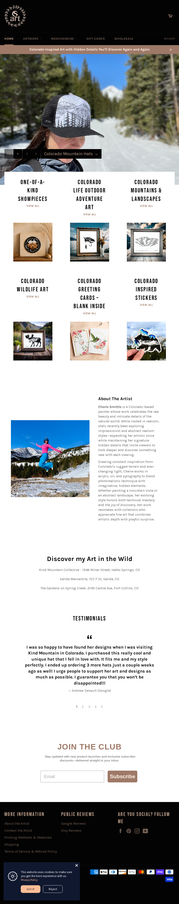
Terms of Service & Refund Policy (30, 851)
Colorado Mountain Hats (71, 153)
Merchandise (63, 39)
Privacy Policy (29, 880)
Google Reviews (73, 823)
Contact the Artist (18, 830)
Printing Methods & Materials (28, 837)
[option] (89, 119)
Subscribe (122, 776)
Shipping (11, 844)
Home (9, 39)
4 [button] (95, 707)
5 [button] (102, 707)
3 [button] (89, 707)
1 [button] (76, 707)
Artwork (31, 39)
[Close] (76, 865)
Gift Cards (95, 39)
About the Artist (16, 823)
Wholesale (123, 39)
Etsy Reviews (71, 830)
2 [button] (83, 707)
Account (169, 38)
